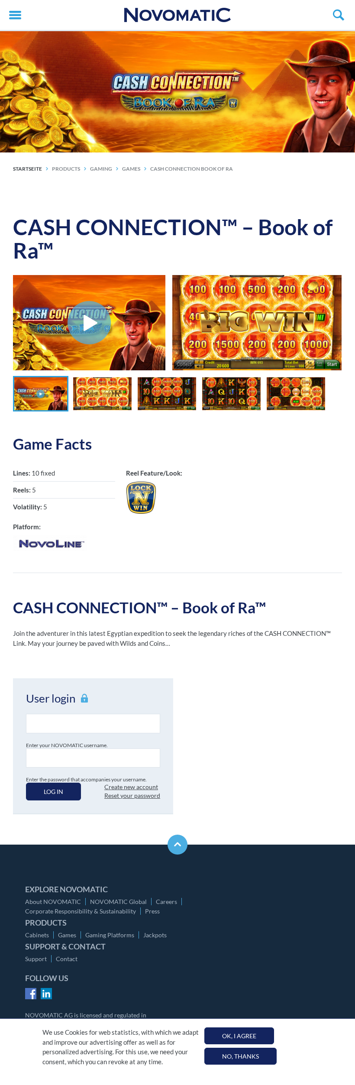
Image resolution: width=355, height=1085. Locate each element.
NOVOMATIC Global (118, 901)
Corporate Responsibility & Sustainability (80, 911)
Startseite (27, 168)
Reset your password (132, 795)
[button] (40, 393)
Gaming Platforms (109, 935)
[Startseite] (177, 15)
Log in (53, 791)
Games (67, 935)
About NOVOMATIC (53, 901)
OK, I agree (239, 1036)
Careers (166, 901)
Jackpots (155, 935)
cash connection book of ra (191, 168)
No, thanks (240, 1056)
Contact (66, 958)
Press (152, 911)
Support (36, 958)
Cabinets (37, 935)
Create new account (131, 786)
